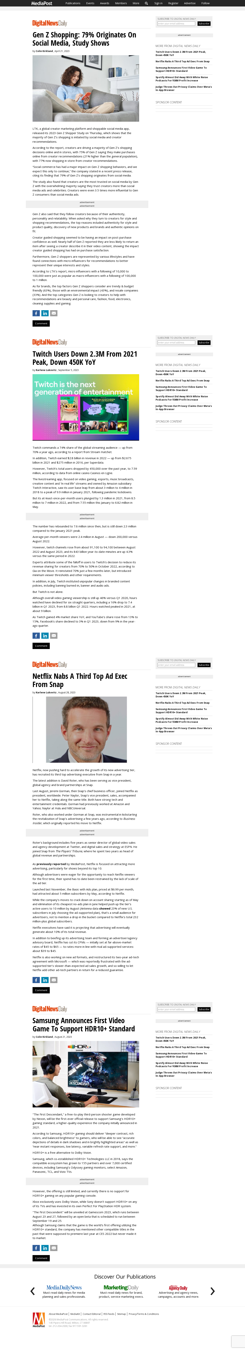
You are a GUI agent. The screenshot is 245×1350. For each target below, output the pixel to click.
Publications (72, 3)
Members (121, 3)
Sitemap (121, 1314)
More (136, 3)
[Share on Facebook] (36, 313)
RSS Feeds (109, 1314)
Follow (205, 3)
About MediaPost (58, 1314)
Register (173, 3)
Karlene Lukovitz (46, 370)
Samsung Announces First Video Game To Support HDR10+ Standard (181, 69)
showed (104, 908)
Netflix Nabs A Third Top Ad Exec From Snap (183, 61)
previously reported (51, 864)
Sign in (158, 3)
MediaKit (75, 1314)
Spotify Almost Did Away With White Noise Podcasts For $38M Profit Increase (182, 79)
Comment (41, 323)
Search (146, 3)
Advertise (190, 3)
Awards (104, 3)
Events (90, 3)
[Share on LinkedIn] (45, 313)
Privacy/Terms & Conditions (144, 1314)
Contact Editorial (92, 1314)
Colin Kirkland (44, 51)
